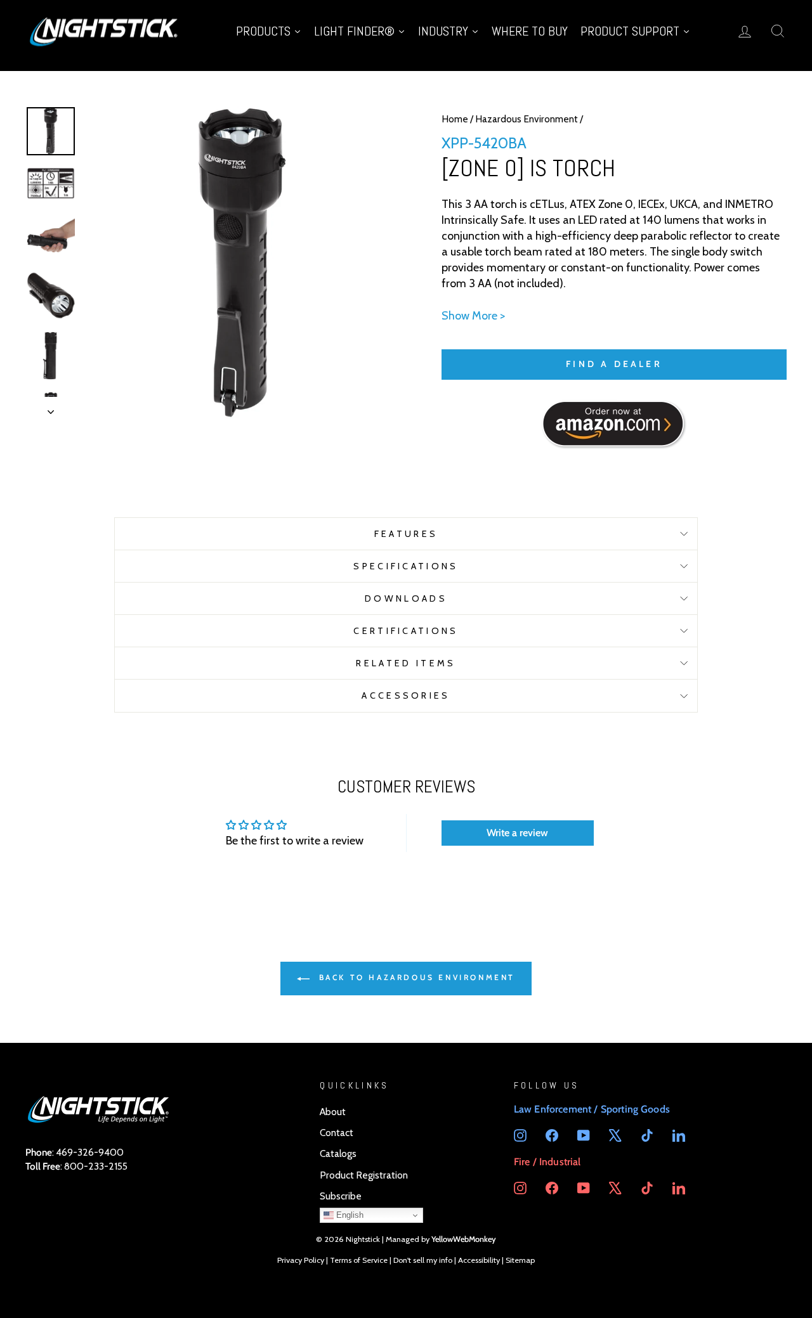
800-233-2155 (96, 1166)
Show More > (473, 316)
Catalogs (338, 1153)
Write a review (517, 833)
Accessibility (479, 1260)
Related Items (405, 663)
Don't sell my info (422, 1260)
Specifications (405, 566)
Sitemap (520, 1260)
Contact (336, 1133)
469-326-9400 (90, 1152)
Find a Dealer (614, 364)
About (333, 1112)
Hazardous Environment (526, 119)
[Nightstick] (104, 31)
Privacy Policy (300, 1260)
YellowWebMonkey (463, 1239)
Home (455, 119)
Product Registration (364, 1175)
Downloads (406, 598)
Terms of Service (359, 1260)
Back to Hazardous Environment (415, 977)
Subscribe (341, 1196)
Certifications (405, 630)
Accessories (406, 695)
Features (406, 533)
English (348, 1215)
